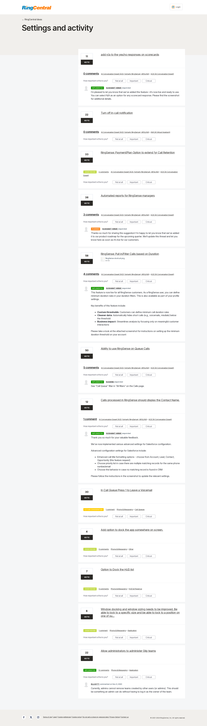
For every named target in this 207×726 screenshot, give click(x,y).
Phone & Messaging (125, 509)
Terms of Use (47, 717)
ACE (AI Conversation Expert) (162, 74)
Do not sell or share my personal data (96, 717)
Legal (55, 717)
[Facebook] (25, 717)
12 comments (103, 670)
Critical (150, 81)
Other (131, 549)
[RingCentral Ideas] (36, 8)
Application (132, 630)
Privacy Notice (115, 717)
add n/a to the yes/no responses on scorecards (130, 54)
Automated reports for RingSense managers (128, 195)
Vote (86, 62)
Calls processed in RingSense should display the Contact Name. (140, 400)
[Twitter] (32, 717)
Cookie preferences (64, 717)
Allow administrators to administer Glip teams (128, 651)
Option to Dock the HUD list (117, 569)
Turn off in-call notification (117, 113)
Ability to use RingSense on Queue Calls (125, 348)
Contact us (125, 717)
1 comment (90, 419)
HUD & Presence (135, 589)
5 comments (91, 367)
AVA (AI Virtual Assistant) (160, 132)
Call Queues (139, 509)
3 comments (91, 214)
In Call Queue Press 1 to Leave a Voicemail (126, 490)
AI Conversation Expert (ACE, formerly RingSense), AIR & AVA (125, 74)
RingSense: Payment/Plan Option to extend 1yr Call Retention (138, 152)
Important (135, 81)
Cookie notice (76, 717)
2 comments (104, 172)
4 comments (91, 274)
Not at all (120, 81)
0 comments (91, 73)
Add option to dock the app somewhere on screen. (132, 530)
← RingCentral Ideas (32, 19)
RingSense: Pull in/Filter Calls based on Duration (130, 254)
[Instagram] (39, 717)
